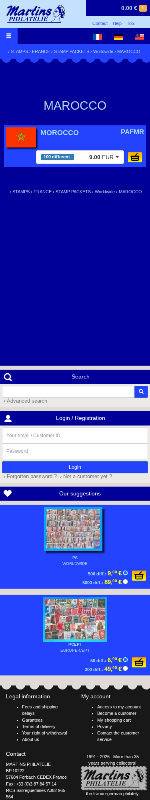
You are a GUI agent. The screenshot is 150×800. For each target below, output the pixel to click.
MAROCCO (128, 51)
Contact (100, 23)
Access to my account (119, 706)
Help (117, 23)
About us (30, 739)
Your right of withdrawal (44, 732)
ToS (130, 23)
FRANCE (41, 51)
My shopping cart (114, 720)
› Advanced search (24, 401)
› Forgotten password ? (29, 476)
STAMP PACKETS (71, 51)
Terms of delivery (39, 726)
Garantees (32, 720)
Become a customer (116, 713)
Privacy (104, 726)
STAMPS (19, 51)
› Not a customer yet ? (85, 476)
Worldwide (103, 51)
